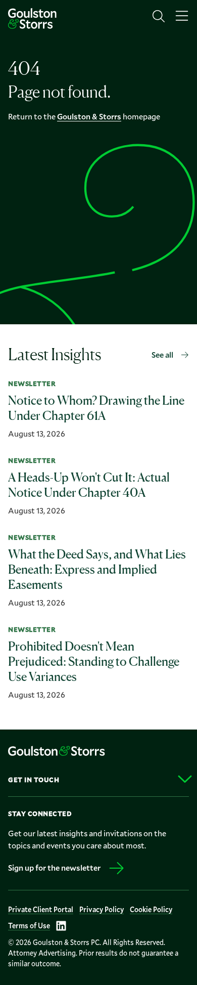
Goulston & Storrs (89, 116)
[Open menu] (182, 16)
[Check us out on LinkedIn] (61, 926)
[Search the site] (159, 16)
